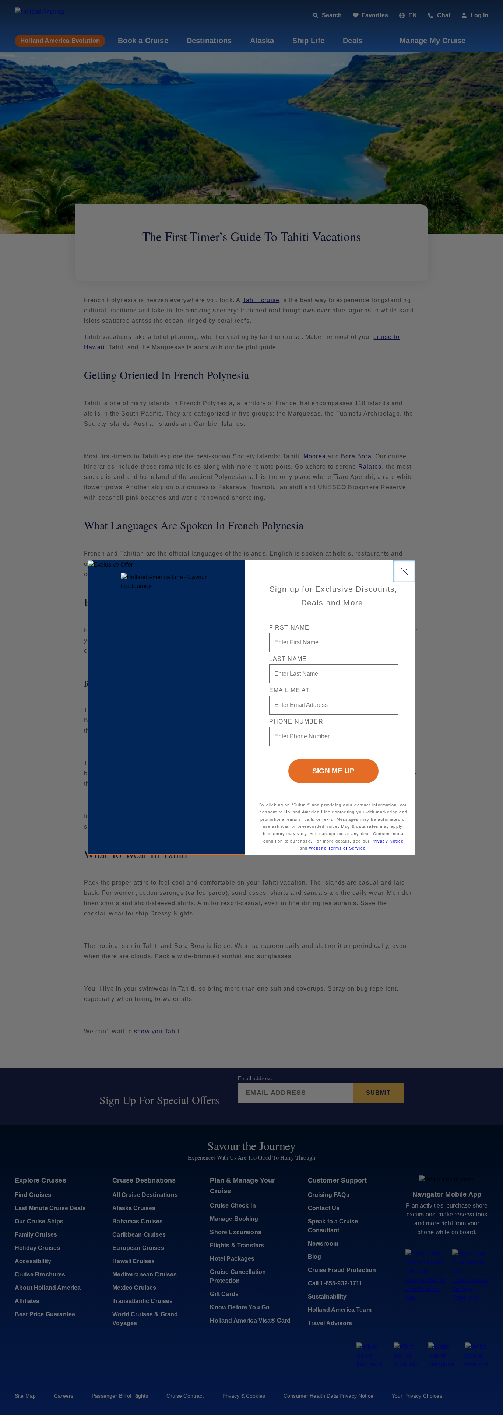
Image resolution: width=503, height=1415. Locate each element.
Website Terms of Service (337, 848)
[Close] (404, 571)
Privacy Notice (388, 841)
